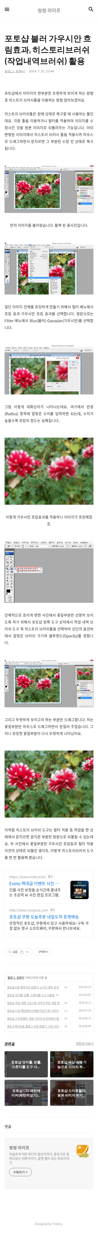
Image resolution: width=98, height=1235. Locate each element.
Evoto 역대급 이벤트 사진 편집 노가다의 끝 (34, 883)
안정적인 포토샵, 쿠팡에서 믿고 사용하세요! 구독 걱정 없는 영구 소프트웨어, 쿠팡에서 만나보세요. (49, 925)
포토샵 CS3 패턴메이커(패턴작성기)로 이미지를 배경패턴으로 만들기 (35, 1011)
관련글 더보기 (85, 1043)
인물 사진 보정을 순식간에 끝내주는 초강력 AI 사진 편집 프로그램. (35, 892)
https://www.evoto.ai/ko (27, 877)
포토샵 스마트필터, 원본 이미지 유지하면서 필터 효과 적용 (35, 1019)
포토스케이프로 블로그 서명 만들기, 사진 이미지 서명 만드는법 (35, 1026)
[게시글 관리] (27, 952)
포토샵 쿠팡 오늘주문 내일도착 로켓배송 (44, 917)
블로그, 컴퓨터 (16, 978)
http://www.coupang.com (28, 910)
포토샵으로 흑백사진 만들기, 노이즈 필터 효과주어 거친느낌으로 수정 (35, 987)
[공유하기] (22, 952)
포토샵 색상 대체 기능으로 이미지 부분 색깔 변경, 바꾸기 (35, 1003)
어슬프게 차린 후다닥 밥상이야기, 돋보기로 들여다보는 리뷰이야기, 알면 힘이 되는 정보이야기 (39, 1158)
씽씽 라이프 (19, 1147)
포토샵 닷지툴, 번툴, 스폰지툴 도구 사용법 (30, 995)
